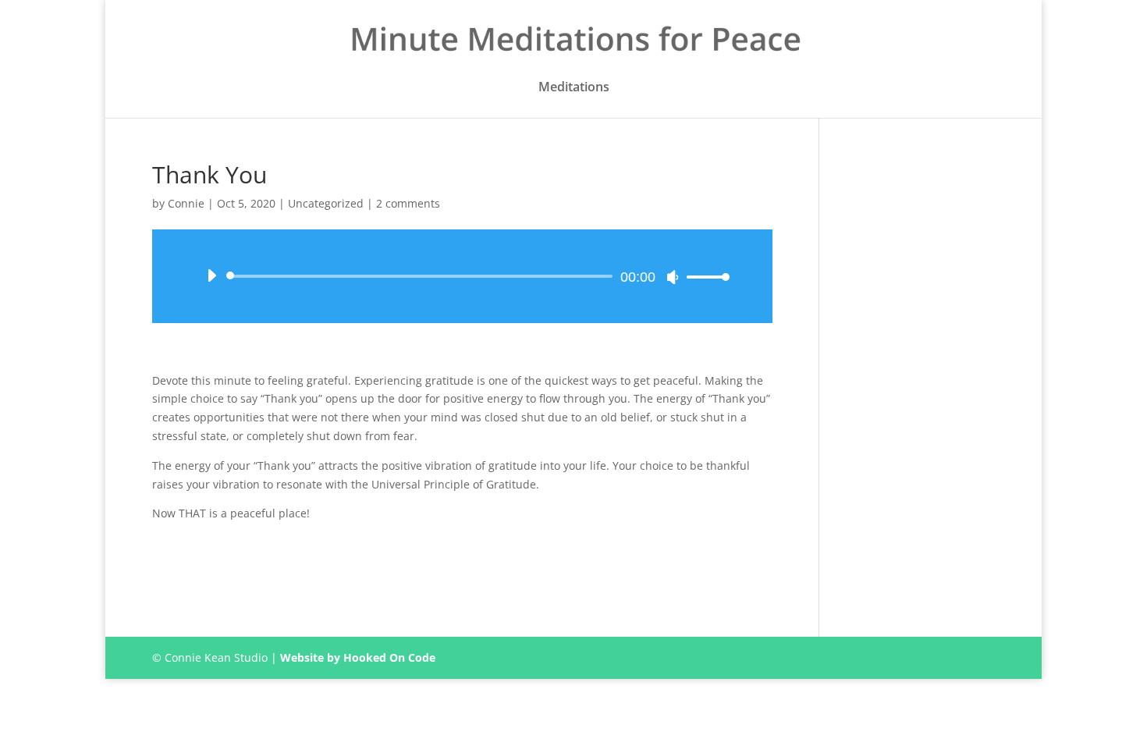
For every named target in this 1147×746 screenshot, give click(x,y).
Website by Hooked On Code (357, 657)
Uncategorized (326, 203)
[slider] (704, 276)
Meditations (573, 87)
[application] (462, 276)
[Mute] (673, 277)
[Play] (211, 275)
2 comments (408, 203)
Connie (186, 203)
